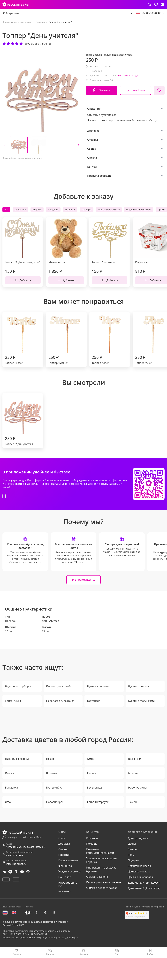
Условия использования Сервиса (101, 860)
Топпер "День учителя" (19, 441)
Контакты (92, 838)
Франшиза (65, 866)
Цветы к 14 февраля (140, 877)
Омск (90, 759)
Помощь (91, 843)
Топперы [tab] (86, 209)
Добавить (25, 280)
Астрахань (13, 13)
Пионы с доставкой (58, 686)
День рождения (138, 838)
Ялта (8, 802)
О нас (61, 838)
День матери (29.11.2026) (143, 882)
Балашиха (11, 787)
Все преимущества (83, 579)
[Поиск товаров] (150, 5)
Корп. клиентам (68, 860)
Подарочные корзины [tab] (138, 209)
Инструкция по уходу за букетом (101, 869)
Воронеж (52, 773)
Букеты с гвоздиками (141, 701)
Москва (133, 773)
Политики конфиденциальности (100, 851)
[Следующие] (78, 145)
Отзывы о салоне (97, 876)
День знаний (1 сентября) (144, 888)
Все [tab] (6, 209)
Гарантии (64, 855)
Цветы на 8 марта (139, 871)
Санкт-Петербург (97, 802)
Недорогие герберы (18, 686)
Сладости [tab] (53, 209)
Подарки (133, 860)
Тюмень (133, 802)
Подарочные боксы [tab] (109, 209)
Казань (91, 773)
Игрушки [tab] (70, 209)
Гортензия (93, 701)
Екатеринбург (55, 787)
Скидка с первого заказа (101, 888)
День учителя (50, 621)
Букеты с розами (138, 686)
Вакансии (64, 892)
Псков (50, 759)
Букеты (132, 849)
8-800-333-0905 (14, 855)
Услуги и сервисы (69, 871)
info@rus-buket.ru (16, 863)
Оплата (63, 849)
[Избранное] (156, 5)
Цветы (132, 843)
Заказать (104, 90)
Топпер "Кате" (14, 360)
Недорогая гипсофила (60, 701)
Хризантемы (13, 701)
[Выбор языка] (138, 13)
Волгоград (134, 759)
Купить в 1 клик (135, 90)
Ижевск (10, 773)
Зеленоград (94, 787)
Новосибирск (54, 802)
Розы (131, 855)
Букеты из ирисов (98, 686)
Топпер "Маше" (58, 360)
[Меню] (163, 5)
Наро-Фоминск (137, 787)
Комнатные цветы (139, 866)
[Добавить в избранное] (159, 90)
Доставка (64, 843)
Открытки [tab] (20, 209)
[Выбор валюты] (131, 13)
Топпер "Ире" (100, 360)
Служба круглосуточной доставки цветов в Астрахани (36, 921)
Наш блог (64, 877)
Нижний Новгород (17, 759)
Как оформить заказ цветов (103, 882)
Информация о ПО (67, 884)
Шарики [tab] (37, 209)
